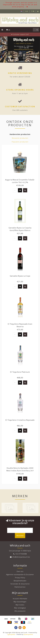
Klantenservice (20, 587)
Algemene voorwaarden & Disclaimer (20, 575)
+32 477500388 (21, 554)
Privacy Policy (20, 578)
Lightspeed (11, 634)
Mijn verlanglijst (20, 608)
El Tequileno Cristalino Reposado (20, 420)
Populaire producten (20, 142)
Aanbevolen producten (20, 134)
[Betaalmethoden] (6, 618)
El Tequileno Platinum (20, 372)
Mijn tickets (20, 605)
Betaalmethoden (20, 581)
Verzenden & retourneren (20, 584)
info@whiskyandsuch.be (21, 557)
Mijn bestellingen (20, 602)
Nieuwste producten (20, 138)
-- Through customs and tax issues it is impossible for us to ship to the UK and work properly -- (20, 5)
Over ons (20, 571)
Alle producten (20, 611)
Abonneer (20, 535)
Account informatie (20, 599)
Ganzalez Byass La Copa (20, 276)
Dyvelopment (28, 634)
